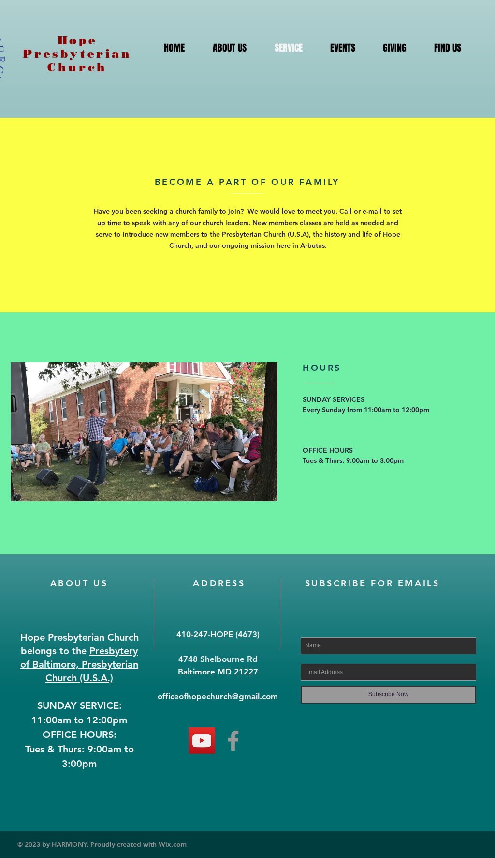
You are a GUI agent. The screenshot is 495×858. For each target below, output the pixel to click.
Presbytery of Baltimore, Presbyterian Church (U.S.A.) (79, 664)
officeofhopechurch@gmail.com (218, 696)
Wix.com (173, 844)
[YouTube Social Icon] (202, 740)
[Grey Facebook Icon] (233, 740)
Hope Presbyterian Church (77, 53)
